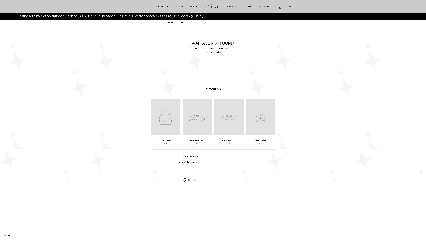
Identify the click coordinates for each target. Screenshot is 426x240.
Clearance (178, 6)
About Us (193, 6)
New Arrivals (265, 6)
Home (170, 22)
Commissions (247, 6)
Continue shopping (213, 52)
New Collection (161, 6)
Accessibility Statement (190, 162)
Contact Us (231, 6)
